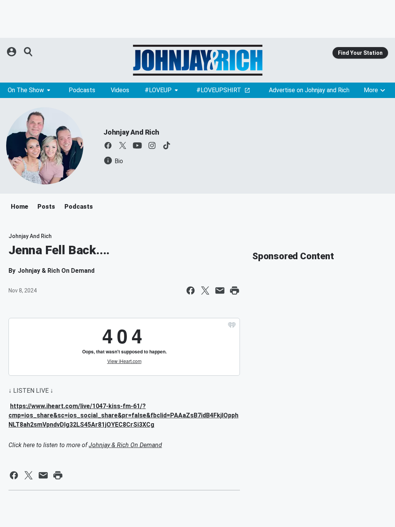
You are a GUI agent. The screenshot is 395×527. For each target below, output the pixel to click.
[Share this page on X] (205, 290)
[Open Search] (28, 51)
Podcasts (82, 90)
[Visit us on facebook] (108, 145)
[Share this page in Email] (219, 290)
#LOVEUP (158, 90)
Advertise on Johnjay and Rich (309, 90)
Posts (46, 206)
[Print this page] (234, 290)
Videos (120, 90)
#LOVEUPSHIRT (218, 90)
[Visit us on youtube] (137, 145)
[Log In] (12, 51)
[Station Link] (197, 60)
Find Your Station (360, 53)
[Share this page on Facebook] (190, 290)
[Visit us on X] (122, 145)
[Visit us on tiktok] (166, 145)
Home (19, 206)
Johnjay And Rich (131, 132)
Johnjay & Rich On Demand (125, 445)
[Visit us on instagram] (152, 145)
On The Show (26, 90)
